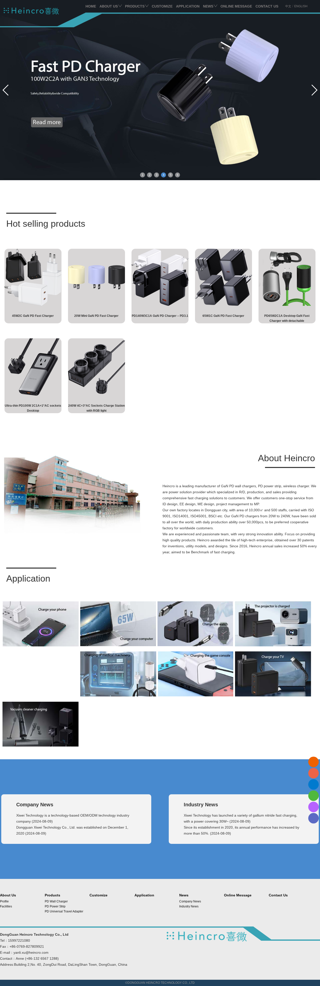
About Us (109, 6)
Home (91, 6)
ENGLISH (301, 6)
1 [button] (143, 175)
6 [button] (177, 175)
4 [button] (163, 175)
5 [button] (171, 175)
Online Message (236, 6)
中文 (288, 6)
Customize (162, 6)
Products (134, 6)
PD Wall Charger (56, 901)
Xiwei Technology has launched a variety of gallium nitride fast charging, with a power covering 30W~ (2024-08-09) (240, 818)
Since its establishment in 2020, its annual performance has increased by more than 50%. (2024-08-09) (241, 830)
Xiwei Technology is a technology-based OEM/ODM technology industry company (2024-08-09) (72, 818)
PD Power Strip (55, 906)
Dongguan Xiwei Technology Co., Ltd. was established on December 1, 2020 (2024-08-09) (72, 830)
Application (188, 6)
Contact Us (267, 6)
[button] (314, 90)
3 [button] (157, 175)
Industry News (188, 906)
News (208, 6)
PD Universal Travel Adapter (64, 911)
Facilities (6, 906)
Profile (4, 901)
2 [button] (149, 175)
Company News (190, 901)
